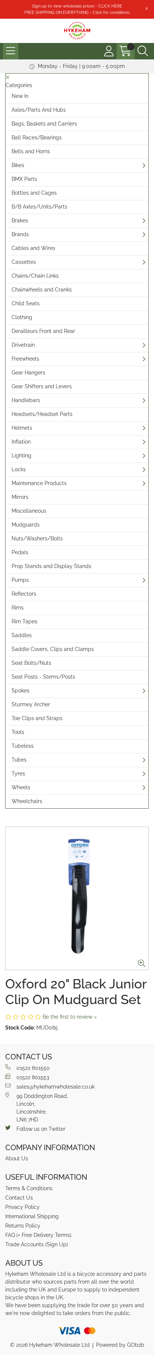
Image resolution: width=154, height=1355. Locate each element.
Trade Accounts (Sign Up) (36, 1244)
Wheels (21, 787)
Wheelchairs (27, 801)
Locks (19, 469)
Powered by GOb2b (120, 1345)
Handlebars (26, 400)
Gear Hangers (28, 373)
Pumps (20, 580)
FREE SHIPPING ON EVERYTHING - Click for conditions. (77, 12)
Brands (20, 234)
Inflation (21, 442)
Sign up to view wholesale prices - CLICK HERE (77, 6)
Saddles (22, 635)
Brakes (20, 220)
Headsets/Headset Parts (42, 414)
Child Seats (26, 303)
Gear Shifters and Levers (42, 386)
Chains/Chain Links (35, 276)
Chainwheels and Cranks (42, 290)
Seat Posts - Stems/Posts (43, 677)
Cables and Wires (33, 248)
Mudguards (26, 525)
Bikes (18, 165)
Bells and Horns (31, 151)
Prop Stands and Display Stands (51, 566)
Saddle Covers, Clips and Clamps (53, 649)
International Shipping (32, 1216)
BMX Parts (24, 179)
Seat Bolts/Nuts (31, 663)
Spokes (21, 691)
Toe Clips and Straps (37, 718)
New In (20, 96)
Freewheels (25, 359)
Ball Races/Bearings (37, 138)
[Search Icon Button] (143, 51)
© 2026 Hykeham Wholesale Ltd (50, 1345)
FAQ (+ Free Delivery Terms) (38, 1235)
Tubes (19, 760)
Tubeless (23, 746)
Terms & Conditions (28, 1188)
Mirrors (20, 497)
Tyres (18, 774)
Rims (18, 608)
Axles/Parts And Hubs (39, 110)
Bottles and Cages (34, 193)
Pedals (20, 552)
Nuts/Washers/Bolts (37, 538)
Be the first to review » (70, 1017)
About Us (16, 1158)
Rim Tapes (24, 621)
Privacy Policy (22, 1207)
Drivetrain (23, 345)
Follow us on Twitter (40, 1129)
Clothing (22, 317)
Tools (18, 732)
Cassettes (24, 262)
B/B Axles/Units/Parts (39, 207)
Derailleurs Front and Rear (43, 331)
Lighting (21, 456)
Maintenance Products (39, 483)
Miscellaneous (29, 511)
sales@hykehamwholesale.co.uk (55, 1087)
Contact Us (19, 1198)
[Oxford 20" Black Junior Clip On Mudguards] (77, 898)
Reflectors (24, 594)
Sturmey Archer (31, 704)
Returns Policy (22, 1226)
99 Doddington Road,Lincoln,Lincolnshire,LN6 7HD (42, 1108)
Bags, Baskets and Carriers (44, 124)
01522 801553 (32, 1077)
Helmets (22, 428)
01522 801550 (33, 1068)
